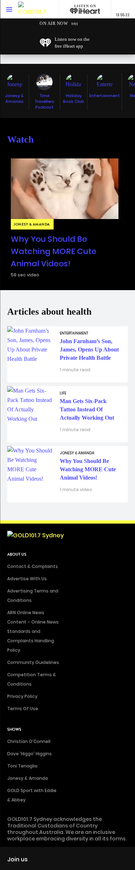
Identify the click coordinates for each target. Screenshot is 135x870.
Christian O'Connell (28, 741)
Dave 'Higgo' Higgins (29, 754)
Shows (14, 729)
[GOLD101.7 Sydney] (32, 9)
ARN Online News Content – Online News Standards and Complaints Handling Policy (33, 631)
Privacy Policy (22, 696)
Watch (20, 139)
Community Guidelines (33, 662)
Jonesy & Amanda (27, 778)
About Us (16, 554)
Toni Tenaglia (22, 766)
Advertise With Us (27, 579)
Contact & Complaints (32, 566)
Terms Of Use (22, 708)
